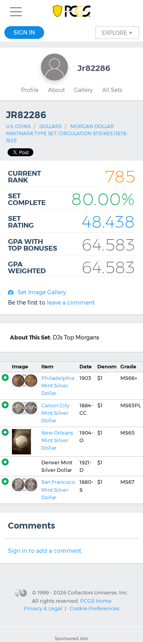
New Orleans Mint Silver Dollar (57, 440)
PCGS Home (96, 601)
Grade (128, 367)
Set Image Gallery (41, 292)
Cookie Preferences (94, 608)
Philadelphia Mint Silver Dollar (57, 386)
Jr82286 (93, 68)
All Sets (112, 90)
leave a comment (71, 302)
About (56, 90)
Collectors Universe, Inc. (98, 592)
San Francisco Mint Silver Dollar (58, 489)
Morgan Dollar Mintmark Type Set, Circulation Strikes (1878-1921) (67, 133)
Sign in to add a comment (44, 550)
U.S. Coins (18, 126)
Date (85, 367)
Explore (117, 32)
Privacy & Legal (43, 608)
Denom (106, 367)
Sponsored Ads (71, 638)
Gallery (83, 90)
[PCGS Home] (72, 11)
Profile (30, 90)
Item (47, 367)
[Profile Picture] (54, 67)
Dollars (50, 126)
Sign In (24, 32)
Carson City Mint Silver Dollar (55, 413)
